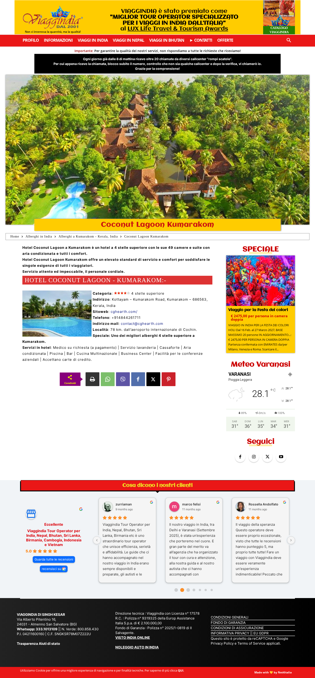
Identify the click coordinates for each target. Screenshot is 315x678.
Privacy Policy (223, 643)
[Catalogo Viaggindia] (279, 17)
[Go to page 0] (176, 590)
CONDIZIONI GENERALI (229, 617)
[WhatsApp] (108, 379)
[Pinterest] (168, 379)
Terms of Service (251, 643)
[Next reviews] (291, 540)
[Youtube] (281, 457)
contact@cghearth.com (142, 323)
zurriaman (124, 504)
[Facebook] (138, 379)
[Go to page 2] (188, 590)
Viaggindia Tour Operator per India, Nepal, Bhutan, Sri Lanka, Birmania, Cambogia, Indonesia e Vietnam (53, 537)
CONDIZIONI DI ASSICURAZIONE (237, 628)
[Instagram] (254, 457)
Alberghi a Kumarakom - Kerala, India (88, 236)
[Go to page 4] (200, 590)
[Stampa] (92, 379)
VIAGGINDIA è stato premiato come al (174, 20)
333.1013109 (46, 629)
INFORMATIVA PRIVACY (230, 633)
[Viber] (123, 379)
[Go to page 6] (212, 590)
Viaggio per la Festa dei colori (258, 310)
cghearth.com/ (124, 311)
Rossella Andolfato (263, 504)
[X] (153, 379)
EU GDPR (261, 633)
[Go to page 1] (182, 590)
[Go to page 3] (194, 590)
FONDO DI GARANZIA (228, 622)
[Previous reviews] (97, 540)
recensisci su (51, 569)
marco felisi (191, 504)
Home (14, 236)
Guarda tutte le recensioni (54, 559)
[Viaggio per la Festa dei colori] (260, 281)
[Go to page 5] (206, 590)
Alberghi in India (39, 236)
